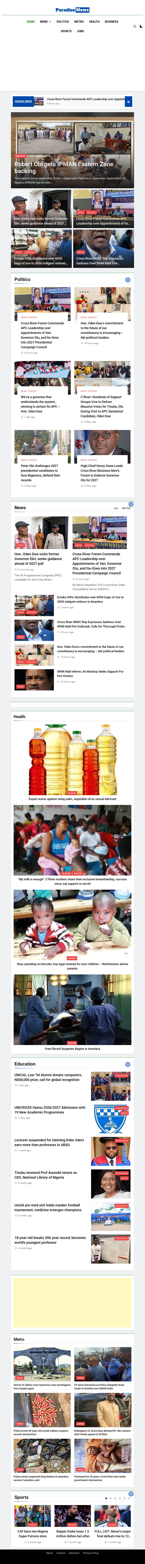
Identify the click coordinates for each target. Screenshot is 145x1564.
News (44, 21)
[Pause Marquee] (128, 101)
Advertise (74, 1553)
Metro (79, 21)
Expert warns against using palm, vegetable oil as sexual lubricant (72, 799)
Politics (63, 21)
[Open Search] (134, 26)
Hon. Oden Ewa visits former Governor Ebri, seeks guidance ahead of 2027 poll (41, 223)
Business (111, 21)
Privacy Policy (91, 1553)
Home (31, 21)
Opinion (29, 252)
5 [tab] (124, 1498)
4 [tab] (120, 1498)
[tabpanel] (33, 1524)
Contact (60, 1553)
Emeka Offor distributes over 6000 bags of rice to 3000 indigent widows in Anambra (40, 263)
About (49, 1553)
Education (121, 1075)
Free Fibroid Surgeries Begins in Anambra (72, 1049)
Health (94, 21)
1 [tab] (106, 1498)
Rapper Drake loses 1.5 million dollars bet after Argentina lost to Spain (72, 1536)
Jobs (80, 31)
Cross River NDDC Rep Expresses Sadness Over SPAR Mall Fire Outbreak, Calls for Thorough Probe (61, 171)
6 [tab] (129, 1498)
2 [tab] (111, 1498)
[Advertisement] (72, 62)
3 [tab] (115, 1498)
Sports (66, 31)
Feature (66, 873)
